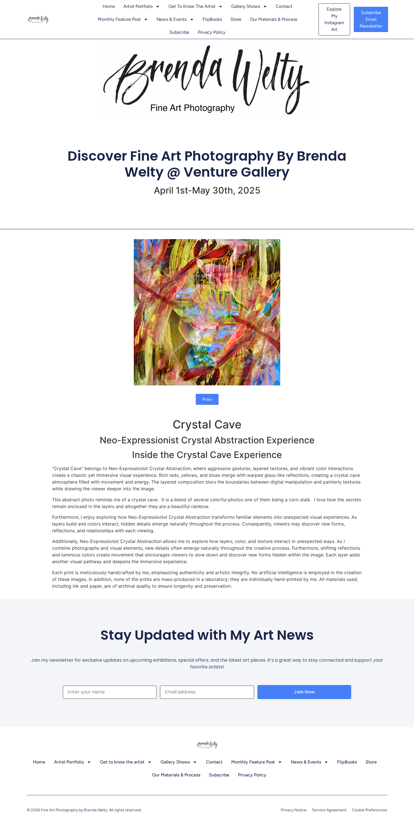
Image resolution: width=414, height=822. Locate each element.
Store (235, 19)
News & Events (172, 19)
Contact (284, 6)
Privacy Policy (211, 32)
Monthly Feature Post (119, 19)
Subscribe (179, 32)
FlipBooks (212, 19)
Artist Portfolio (138, 6)
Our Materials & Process (273, 19)
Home (109, 6)
